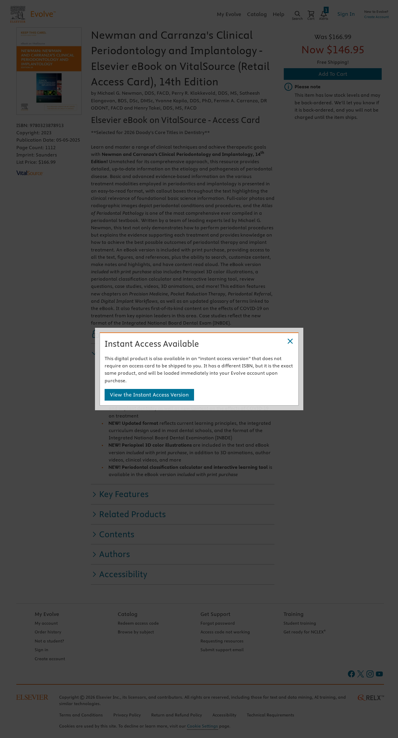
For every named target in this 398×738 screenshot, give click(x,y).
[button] (290, 341)
